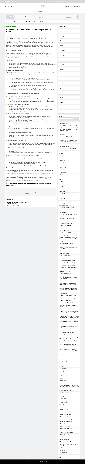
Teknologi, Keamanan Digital (65, 439)
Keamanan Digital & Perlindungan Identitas (68, 262)
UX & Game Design (63, 452)
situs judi (61, 354)
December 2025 (63, 165)
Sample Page (41, 11)
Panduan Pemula (63, 309)
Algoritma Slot (13, 183)
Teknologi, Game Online (11, 26)
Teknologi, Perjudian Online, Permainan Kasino (68, 441)
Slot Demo (62, 375)
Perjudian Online (63, 329)
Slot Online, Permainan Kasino (65, 392)
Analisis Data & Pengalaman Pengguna (67, 207)
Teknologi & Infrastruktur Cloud (66, 411)
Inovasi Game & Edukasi (64, 253)
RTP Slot (29, 183)
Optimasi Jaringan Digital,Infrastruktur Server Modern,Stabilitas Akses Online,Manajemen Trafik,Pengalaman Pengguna (68, 284)
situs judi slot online (63, 361)
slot (60, 31)
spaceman (61, 107)
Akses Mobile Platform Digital (65, 205)
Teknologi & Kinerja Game (64, 416)
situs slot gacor (63, 36)
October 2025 (62, 169)
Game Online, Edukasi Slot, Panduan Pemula (68, 232)
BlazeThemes (50, 461)
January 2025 (62, 191)
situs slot (61, 366)
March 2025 (62, 186)
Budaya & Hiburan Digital (64, 220)
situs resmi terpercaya (64, 363)
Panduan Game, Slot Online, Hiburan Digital (68, 298)
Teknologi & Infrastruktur (64, 409)
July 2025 (61, 177)
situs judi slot (62, 356)
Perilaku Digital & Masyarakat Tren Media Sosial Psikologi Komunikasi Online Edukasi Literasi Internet (69, 326)
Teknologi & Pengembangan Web (66, 421)
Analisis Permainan (63, 212)
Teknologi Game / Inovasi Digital (66, 428)
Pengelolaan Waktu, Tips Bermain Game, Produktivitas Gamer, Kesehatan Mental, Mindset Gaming (69, 321)
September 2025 (63, 172)
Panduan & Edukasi (63, 293)
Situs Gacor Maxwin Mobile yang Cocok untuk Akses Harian (39, 16)
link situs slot (62, 40)
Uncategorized (62, 450)
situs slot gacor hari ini (64, 55)
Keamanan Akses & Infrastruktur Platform (68, 258)
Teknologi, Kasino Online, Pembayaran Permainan (69, 437)
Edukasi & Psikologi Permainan (66, 225)
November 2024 (63, 196)
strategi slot (47, 183)
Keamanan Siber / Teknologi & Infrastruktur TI (68, 267)
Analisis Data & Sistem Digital (65, 210)
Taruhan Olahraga (63, 404)
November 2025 (63, 167)
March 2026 (62, 157)
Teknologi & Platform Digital (65, 426)
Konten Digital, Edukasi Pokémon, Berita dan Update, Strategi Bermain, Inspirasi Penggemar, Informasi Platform (68, 277)
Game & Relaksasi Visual (64, 230)
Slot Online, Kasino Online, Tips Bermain (67, 390)
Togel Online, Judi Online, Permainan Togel (68, 447)
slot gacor (28, 43)
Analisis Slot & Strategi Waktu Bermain (67, 218)
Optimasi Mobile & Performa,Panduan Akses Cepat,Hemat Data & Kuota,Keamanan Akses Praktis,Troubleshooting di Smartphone (68, 289)
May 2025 (61, 181)
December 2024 (63, 193)
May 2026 (61, 155)
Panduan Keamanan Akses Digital (66, 300)
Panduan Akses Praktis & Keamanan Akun (68, 295)
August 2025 (62, 174)
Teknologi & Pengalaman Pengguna (66, 419)
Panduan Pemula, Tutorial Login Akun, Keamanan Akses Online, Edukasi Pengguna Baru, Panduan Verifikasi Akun (69, 313)
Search (60, 116)
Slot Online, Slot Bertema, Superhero (66, 398)
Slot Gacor (35, 183)
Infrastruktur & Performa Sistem (66, 250)
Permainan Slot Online (64, 334)
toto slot (61, 102)
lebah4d (61, 280)
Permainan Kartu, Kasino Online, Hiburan (67, 332)
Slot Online (41, 183)
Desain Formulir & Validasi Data (66, 223)
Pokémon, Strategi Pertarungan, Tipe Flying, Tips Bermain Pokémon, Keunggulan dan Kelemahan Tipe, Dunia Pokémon (69, 346)
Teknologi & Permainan (64, 423)
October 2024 (62, 198)
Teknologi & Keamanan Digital (65, 414)
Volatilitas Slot (10, 185)
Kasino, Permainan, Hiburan (65, 255)
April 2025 (61, 184)
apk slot (61, 97)
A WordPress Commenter (65, 148)
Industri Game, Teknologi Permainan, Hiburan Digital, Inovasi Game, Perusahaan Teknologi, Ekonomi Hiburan (68, 247)
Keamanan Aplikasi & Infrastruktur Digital (67, 260)
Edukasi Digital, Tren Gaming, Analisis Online (68, 227)
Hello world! (73, 148)
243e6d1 (8, 34)
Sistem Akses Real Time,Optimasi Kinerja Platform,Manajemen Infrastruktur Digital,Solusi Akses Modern (69, 351)
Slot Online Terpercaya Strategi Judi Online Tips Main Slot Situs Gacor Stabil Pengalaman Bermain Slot (69, 386)
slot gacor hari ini (63, 380)
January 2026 (62, 162)
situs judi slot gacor (63, 359)
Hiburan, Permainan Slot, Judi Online (66, 243)
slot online (62, 382)
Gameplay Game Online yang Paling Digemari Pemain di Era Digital (59, 1)
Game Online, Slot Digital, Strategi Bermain (68, 235)
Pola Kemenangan (22, 183)
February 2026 (62, 160)
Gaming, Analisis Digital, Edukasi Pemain (67, 241)
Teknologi (61, 407)
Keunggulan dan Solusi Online (65, 273)
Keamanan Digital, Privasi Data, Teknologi (68, 265)
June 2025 (61, 179)
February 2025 (62, 188)
